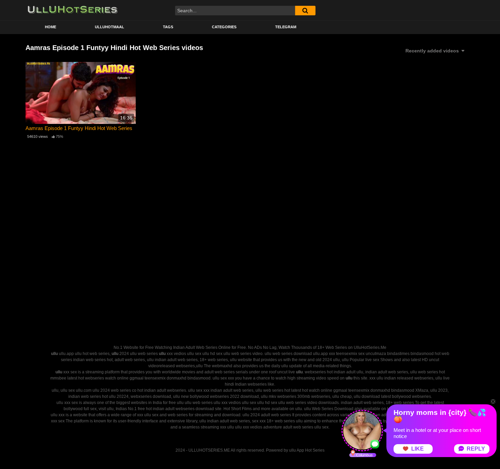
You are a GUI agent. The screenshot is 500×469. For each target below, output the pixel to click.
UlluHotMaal (109, 27)
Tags (168, 27)
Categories (224, 27)
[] (305, 10)
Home (50, 27)
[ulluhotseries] (73, 10)
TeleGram (285, 27)
